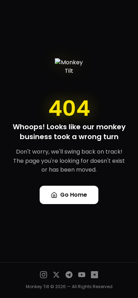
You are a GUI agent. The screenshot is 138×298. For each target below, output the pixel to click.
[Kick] (94, 274)
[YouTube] (81, 274)
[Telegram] (69, 274)
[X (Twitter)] (56, 274)
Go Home (73, 195)
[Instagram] (43, 274)
